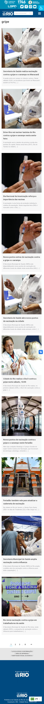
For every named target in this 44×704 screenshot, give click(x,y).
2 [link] (15, 645)
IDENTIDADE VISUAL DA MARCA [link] (22, 655)
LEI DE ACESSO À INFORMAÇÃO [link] (22, 651)
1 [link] (11, 645)
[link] (41, 8)
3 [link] (19, 645)
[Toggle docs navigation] (40, 13)
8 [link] (25, 645)
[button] (30, 13)
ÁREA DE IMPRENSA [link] (22, 653)
